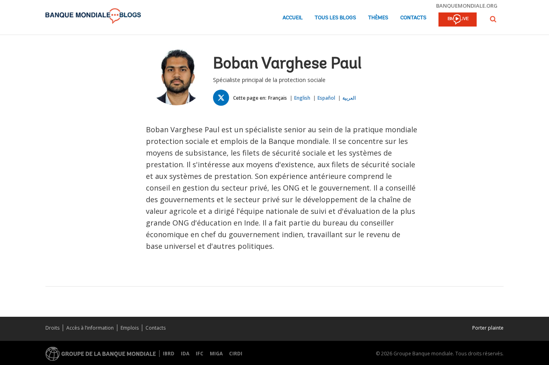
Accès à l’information (90, 327)
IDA (185, 353)
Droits (52, 327)
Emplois (130, 327)
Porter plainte (488, 327)
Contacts (413, 18)
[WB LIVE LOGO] (457, 20)
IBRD (168, 353)
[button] (493, 19)
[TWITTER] (223, 99)
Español (326, 97)
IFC (199, 353)
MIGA (216, 353)
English (302, 97)
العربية (349, 97)
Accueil (293, 18)
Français (277, 97)
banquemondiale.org (467, 5)
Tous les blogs (335, 18)
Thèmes (378, 18)
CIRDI (235, 353)
